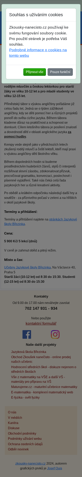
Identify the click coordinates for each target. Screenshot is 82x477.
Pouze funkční (60, 72)
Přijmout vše (34, 72)
